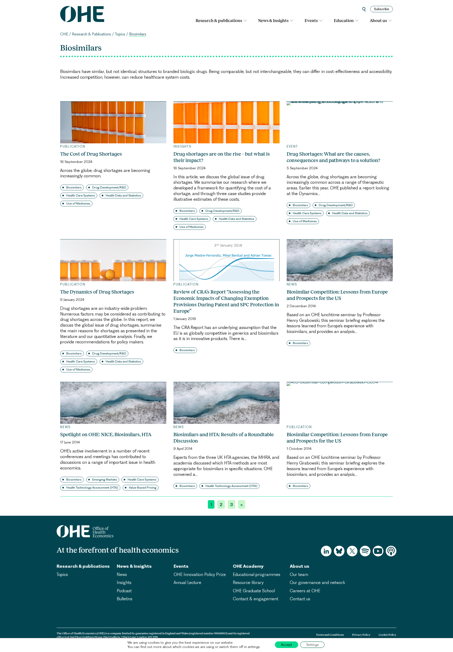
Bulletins (124, 598)
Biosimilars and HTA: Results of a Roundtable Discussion (223, 437)
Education (344, 20)
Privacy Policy (361, 634)
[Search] (364, 9)
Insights (124, 582)
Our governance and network (317, 582)
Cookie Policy (387, 634)
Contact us (300, 598)
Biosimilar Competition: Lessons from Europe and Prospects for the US (337, 295)
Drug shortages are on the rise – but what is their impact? (221, 157)
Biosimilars (74, 187)
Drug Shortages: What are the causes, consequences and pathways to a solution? (333, 157)
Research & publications (219, 20)
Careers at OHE (305, 590)
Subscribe (381, 9)
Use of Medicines (78, 203)
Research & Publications (91, 34)
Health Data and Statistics (123, 195)
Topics (120, 34)
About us (378, 20)
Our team (299, 574)
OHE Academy (248, 566)
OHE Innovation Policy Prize (200, 574)
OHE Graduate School (254, 590)
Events (311, 20)
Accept (286, 645)
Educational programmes (256, 574)
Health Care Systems (80, 195)
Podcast (124, 590)
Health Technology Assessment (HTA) (92, 487)
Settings (312, 645)
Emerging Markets (104, 479)
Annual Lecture (187, 582)
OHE (64, 34)
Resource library (248, 582)
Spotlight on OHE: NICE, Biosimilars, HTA (105, 434)
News (122, 574)
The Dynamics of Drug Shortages (97, 291)
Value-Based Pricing (142, 487)
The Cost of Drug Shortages (91, 154)
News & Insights (273, 20)
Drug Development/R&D (109, 187)
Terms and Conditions (330, 634)
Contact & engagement (255, 598)
